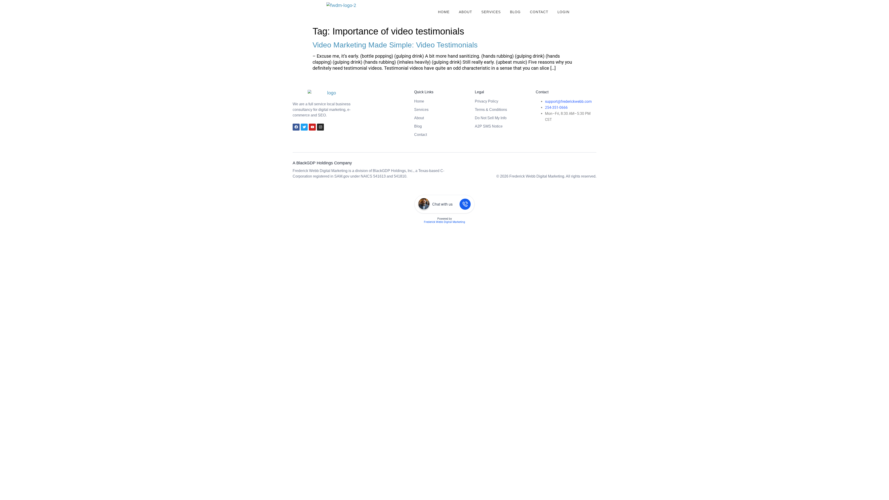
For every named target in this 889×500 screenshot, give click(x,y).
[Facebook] (296, 127)
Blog (515, 12)
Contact (539, 12)
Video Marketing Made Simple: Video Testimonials (395, 45)
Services (491, 12)
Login (563, 12)
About (465, 12)
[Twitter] (304, 127)
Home (444, 12)
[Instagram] (320, 127)
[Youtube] (312, 127)
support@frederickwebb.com (568, 101)
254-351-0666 (556, 107)
